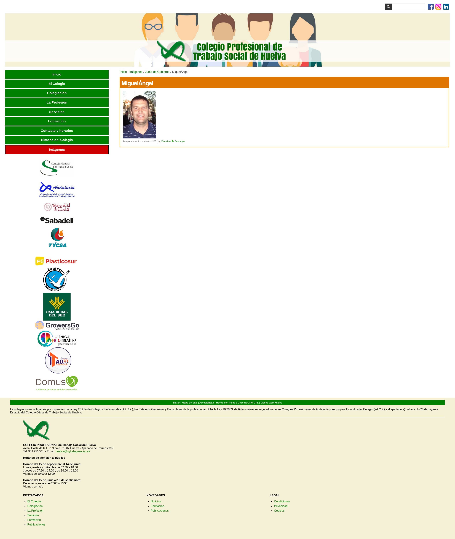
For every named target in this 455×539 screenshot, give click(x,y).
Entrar (176, 402)
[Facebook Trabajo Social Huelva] (431, 8)
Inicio (123, 72)
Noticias (156, 501)
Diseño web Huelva (271, 402)
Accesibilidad (206, 402)
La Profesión (35, 510)
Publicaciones (36, 524)
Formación (34, 519)
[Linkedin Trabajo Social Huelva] (446, 8)
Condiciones (282, 501)
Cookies (279, 510)
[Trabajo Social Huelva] (227, 40)
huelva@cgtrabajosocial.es (73, 451)
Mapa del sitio (189, 402)
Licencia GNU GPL (247, 402)
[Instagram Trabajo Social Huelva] (438, 8)
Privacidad (281, 506)
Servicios (33, 515)
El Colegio (34, 501)
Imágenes (135, 72)
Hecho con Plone (225, 402)
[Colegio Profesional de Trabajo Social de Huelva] (36, 438)
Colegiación (35, 506)
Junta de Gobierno (157, 72)
